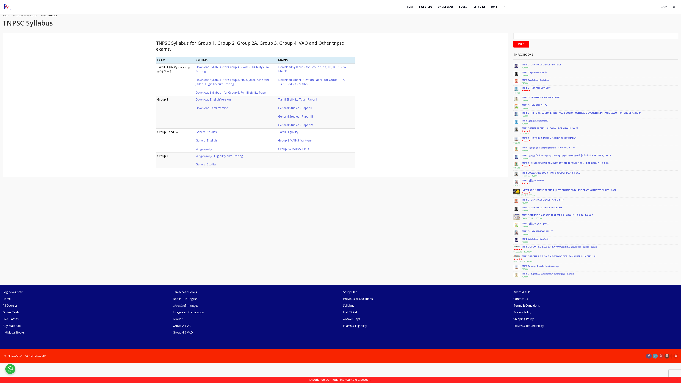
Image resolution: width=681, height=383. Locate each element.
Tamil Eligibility (288, 132)
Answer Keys (351, 319)
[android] (675, 356)
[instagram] (667, 356)
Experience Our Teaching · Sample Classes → (340, 380)
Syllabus (348, 305)
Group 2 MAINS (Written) (295, 140)
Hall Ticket (350, 312)
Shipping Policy (523, 319)
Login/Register (13, 292)
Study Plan (350, 292)
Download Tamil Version (212, 108)
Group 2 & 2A (181, 326)
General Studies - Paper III (295, 116)
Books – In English (185, 299)
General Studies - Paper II (295, 108)
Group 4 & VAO (183, 332)
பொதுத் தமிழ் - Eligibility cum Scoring (219, 156)
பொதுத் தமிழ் (204, 149)
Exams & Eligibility (355, 326)
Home (7, 299)
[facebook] (649, 356)
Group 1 (178, 319)
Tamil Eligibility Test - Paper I (297, 99)
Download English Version (213, 99)
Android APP (521, 292)
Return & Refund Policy (528, 326)
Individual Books (14, 332)
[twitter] (655, 356)
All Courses (10, 305)
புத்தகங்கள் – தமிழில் (185, 305)
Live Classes (11, 319)
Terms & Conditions (526, 305)
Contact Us (520, 299)
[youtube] (661, 356)
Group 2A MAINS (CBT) (293, 149)
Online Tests (11, 312)
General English (206, 140)
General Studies (206, 132)
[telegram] (671, 356)
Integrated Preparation (188, 312)
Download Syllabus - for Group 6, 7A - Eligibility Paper (231, 93)
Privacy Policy (522, 312)
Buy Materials (12, 326)
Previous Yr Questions (358, 299)
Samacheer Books (185, 292)
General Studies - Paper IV (295, 125)
